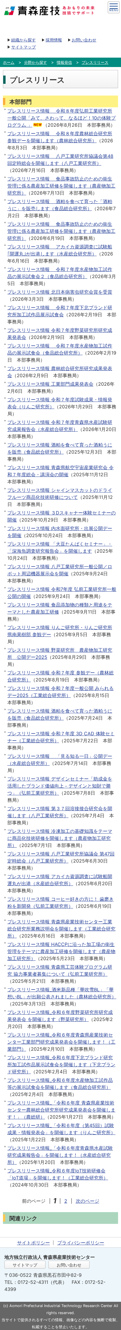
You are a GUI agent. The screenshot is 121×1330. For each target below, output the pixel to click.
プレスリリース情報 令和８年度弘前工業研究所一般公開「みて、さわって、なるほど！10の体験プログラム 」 (61, 118)
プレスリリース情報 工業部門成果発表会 (50, 384)
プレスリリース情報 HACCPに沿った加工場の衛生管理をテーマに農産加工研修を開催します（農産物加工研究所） (61, 951)
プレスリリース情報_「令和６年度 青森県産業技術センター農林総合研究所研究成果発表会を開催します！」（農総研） (61, 1110)
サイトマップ (23, 46)
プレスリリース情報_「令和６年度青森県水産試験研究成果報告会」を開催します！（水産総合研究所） (60, 1155)
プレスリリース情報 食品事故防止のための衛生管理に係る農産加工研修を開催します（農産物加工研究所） (61, 186)
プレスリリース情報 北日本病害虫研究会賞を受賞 (59, 292)
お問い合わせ (84, 39)
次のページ (87, 1201)
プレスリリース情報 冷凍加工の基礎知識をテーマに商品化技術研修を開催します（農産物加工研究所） (59, 838)
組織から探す (23, 39)
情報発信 (64, 62)
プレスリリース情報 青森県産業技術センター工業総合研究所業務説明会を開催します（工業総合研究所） (61, 929)
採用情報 (54, 39)
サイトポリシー (33, 1243)
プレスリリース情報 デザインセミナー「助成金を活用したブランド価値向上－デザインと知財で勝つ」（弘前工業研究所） (59, 786)
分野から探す (35, 62)
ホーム (8, 62)
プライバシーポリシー (80, 1243)
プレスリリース (95, 62)
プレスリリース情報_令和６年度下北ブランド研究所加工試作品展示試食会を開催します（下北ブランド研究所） (61, 1065)
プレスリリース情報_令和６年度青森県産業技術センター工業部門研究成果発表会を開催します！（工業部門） (61, 1042)
